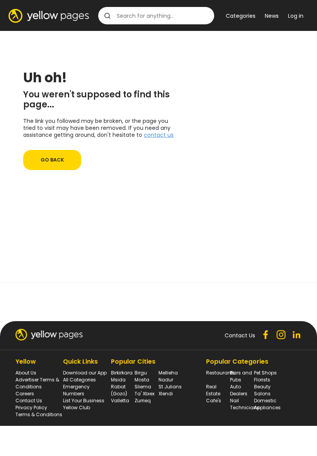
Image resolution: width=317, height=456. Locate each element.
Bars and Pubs (241, 376)
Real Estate (213, 390)
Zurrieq (143, 400)
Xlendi (165, 393)
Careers (24, 393)
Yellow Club (76, 407)
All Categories (79, 379)
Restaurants (220, 372)
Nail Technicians (244, 404)
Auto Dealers (238, 390)
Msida (118, 379)
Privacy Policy (31, 407)
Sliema (143, 386)
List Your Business (83, 400)
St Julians (170, 386)
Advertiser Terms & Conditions (37, 383)
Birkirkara (122, 372)
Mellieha (168, 372)
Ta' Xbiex (145, 393)
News (272, 16)
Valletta (120, 400)
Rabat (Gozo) (119, 390)
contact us (159, 135)
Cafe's (213, 400)
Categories (241, 16)
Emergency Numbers (76, 390)
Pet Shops (265, 372)
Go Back (52, 160)
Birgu (141, 372)
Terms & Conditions (38, 414)
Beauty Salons (262, 390)
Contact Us (28, 400)
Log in (295, 16)
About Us (25, 372)
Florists (262, 379)
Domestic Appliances (267, 404)
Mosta (142, 379)
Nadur (165, 379)
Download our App (85, 372)
